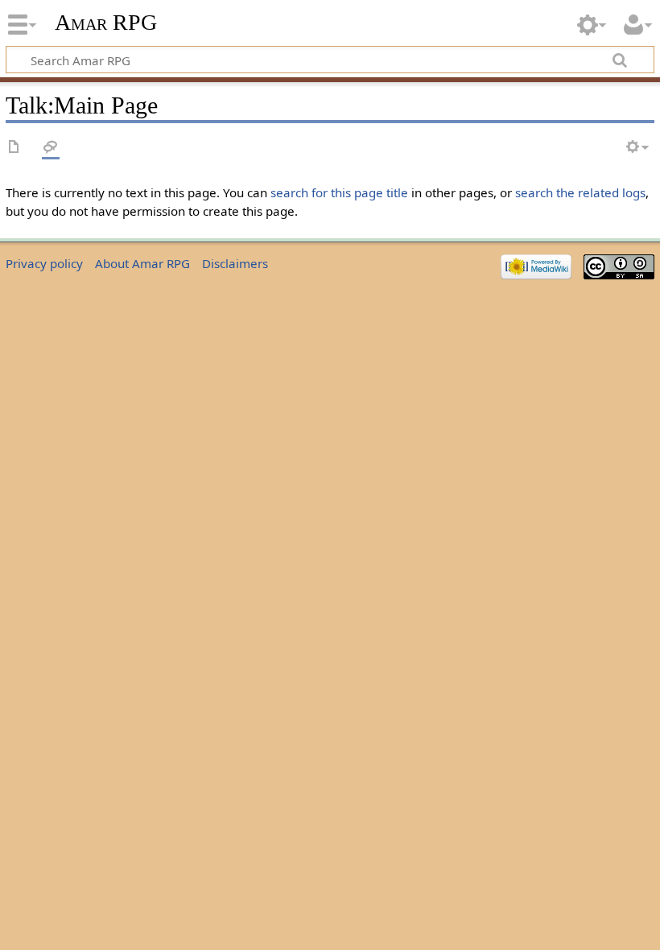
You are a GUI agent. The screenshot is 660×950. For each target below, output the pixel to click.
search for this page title (339, 192)
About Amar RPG (142, 263)
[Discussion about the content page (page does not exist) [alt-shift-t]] (51, 147)
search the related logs (580, 192)
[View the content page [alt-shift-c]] (14, 147)
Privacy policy (44, 263)
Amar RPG (106, 22)
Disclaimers (235, 263)
